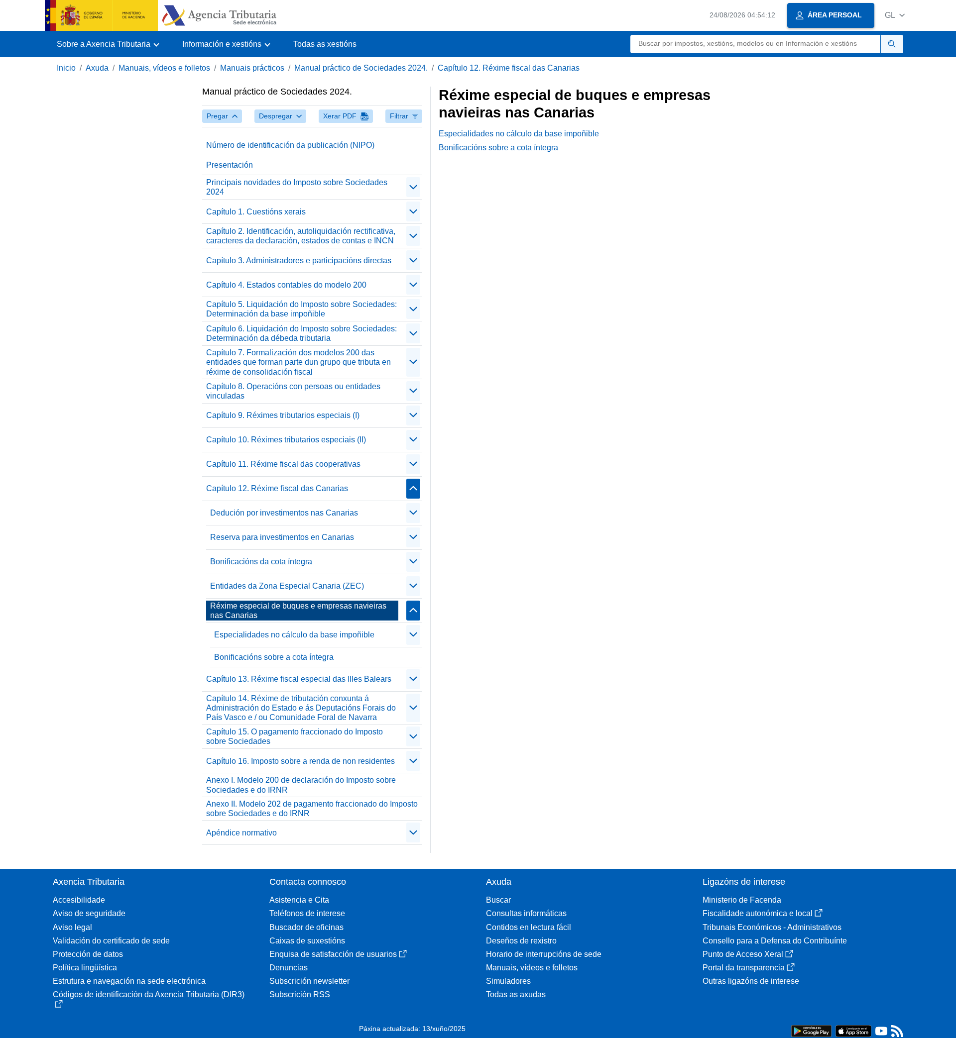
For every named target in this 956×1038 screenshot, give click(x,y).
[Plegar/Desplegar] (413, 187)
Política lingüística (85, 967)
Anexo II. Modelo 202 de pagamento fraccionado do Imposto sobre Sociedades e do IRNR (312, 809)
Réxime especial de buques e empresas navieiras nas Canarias (298, 611)
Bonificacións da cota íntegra (261, 561)
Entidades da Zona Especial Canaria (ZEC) (287, 586)
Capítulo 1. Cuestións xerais (256, 212)
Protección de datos (88, 954)
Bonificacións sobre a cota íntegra (274, 657)
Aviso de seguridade (89, 913)
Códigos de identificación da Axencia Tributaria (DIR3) (148, 994)
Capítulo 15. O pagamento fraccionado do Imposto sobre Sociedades (294, 736)
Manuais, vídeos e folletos (164, 68)
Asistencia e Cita (299, 900)
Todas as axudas (516, 994)
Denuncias (288, 967)
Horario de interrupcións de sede (543, 954)
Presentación (229, 165)
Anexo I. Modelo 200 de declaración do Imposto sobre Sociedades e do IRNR (301, 785)
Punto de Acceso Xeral (743, 954)
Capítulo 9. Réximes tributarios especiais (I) (282, 415)
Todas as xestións (325, 44)
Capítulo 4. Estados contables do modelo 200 (286, 285)
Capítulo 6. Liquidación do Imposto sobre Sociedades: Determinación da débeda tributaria (301, 333)
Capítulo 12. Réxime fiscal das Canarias (509, 68)
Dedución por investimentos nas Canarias (284, 513)
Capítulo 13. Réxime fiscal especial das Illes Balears (298, 679)
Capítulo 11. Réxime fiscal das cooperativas (283, 464)
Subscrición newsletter (309, 981)
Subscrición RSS (299, 994)
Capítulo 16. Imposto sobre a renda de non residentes (300, 761)
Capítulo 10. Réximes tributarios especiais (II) (286, 439)
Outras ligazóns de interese (751, 981)
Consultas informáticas (526, 913)
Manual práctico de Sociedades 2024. (361, 68)
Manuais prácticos (252, 68)
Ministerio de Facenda (742, 900)
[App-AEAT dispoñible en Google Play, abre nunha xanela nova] (811, 1030)
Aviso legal (72, 927)
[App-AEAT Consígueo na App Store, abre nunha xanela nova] (853, 1030)
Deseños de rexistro (521, 940)
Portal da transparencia (744, 967)
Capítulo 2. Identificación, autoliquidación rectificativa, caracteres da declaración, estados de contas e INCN (300, 236)
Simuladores (508, 981)
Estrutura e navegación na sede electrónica (129, 981)
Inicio (66, 68)
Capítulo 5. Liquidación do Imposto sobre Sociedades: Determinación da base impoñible (301, 309)
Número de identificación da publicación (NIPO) (290, 145)
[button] (894, 15)
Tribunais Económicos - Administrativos (772, 927)
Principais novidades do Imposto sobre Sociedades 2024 (296, 187)
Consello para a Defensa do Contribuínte (775, 940)
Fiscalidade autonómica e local (758, 913)
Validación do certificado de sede (111, 940)
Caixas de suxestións (307, 940)
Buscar (498, 900)
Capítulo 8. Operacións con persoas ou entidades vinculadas (293, 391)
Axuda (97, 68)
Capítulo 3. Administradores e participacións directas (298, 260)
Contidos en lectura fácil (528, 927)
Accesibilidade (79, 900)
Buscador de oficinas (306, 927)
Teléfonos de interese (307, 913)
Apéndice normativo (241, 833)
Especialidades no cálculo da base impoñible (294, 634)
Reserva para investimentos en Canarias (282, 537)
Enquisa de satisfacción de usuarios (333, 954)
